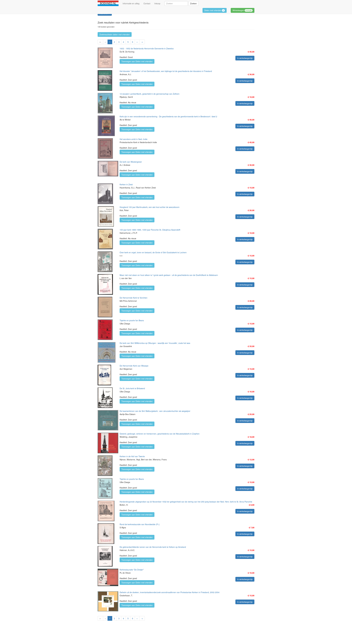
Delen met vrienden (214, 10)
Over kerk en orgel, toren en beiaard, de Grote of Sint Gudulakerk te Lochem (153, 252)
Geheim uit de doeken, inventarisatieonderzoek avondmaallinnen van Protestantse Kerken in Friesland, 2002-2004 (169, 592)
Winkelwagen (242, 10)
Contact (147, 3)
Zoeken (193, 3)
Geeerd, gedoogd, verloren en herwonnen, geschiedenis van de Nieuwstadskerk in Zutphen (160, 433)
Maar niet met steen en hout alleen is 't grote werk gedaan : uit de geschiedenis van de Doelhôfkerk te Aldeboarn (169, 275)
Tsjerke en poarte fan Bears (132, 320)
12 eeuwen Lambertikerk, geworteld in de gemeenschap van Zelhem (149, 93)
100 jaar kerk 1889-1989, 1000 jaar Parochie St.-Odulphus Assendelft (150, 229)
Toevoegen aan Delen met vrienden (137, 61)
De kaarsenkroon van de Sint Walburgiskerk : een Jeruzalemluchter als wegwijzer (155, 411)
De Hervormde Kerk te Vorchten (133, 297)
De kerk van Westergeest (131, 161)
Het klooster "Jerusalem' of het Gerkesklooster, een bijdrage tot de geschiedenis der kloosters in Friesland (166, 71)
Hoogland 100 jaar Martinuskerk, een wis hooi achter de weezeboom (149, 207)
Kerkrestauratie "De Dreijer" (132, 569)
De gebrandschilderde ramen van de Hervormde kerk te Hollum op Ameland (153, 547)
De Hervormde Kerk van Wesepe (134, 365)
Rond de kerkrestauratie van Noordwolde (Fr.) (140, 524)
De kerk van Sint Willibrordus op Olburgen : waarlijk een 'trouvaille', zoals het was (155, 343)
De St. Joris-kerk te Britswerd (132, 388)
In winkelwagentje (245, 58)
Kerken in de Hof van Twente (132, 456)
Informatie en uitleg (131, 3)
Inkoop (157, 3)
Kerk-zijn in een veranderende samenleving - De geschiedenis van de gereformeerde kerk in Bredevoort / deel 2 (168, 116)
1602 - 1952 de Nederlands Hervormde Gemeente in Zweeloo (147, 48)
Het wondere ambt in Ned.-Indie (133, 139)
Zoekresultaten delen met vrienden (114, 34)
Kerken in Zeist (126, 184)
